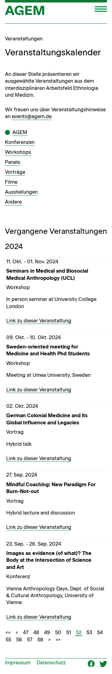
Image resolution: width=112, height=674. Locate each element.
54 (100, 632)
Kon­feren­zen (20, 142)
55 (8, 640)
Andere (13, 202)
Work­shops (18, 152)
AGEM (19, 132)
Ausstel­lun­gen (21, 192)
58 (40, 640)
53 (89, 632)
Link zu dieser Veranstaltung (38, 321)
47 (25, 632)
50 (58, 632)
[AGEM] (24, 12)
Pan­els (12, 162)
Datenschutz (51, 663)
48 (36, 632)
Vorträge (15, 172)
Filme (11, 182)
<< (8, 632)
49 (47, 632)
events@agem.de (32, 116)
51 (68, 632)
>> (58, 640)
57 (29, 640)
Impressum (17, 663)
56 (19, 640)
